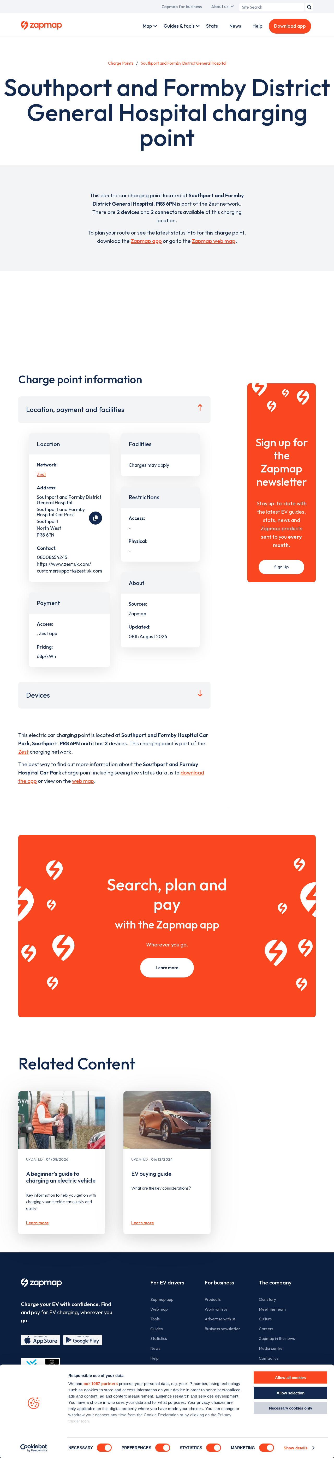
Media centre (271, 1348)
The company (275, 1282)
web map (83, 781)
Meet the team (272, 1309)
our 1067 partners (101, 1383)
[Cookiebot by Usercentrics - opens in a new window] (34, 1448)
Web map (159, 1309)
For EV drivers (167, 1282)
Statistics (158, 1338)
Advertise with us (220, 1318)
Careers (266, 1328)
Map (147, 26)
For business (219, 1282)
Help (258, 26)
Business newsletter (222, 1328)
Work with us (216, 1309)
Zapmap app (146, 241)
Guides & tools (179, 26)
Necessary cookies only (290, 1408)
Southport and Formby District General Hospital (183, 63)
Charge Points (120, 63)
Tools (155, 1318)
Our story (267, 1299)
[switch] (162, 1447)
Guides (156, 1328)
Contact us (268, 1358)
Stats (212, 26)
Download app (290, 26)
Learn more (167, 967)
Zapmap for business (182, 6)
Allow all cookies (290, 1377)
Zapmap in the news (277, 1338)
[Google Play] (82, 1340)
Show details (295, 1447)
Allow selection (291, 1393)
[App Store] (40, 1340)
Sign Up (281, 566)
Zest (41, 474)
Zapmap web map (213, 241)
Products (213, 1299)
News (235, 26)
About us (219, 6)
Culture (265, 1318)
